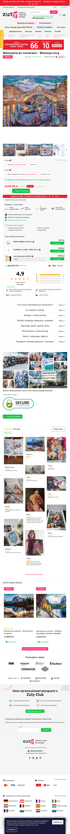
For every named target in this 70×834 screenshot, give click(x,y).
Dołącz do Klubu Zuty (33, 711)
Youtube (56, 678)
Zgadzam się (57, 822)
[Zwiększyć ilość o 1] (10, 190)
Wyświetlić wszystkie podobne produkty (34, 649)
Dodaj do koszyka (20, 191)
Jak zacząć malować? (7, 7)
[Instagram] (33, 758)
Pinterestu (36, 681)
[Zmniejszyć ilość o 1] (10, 192)
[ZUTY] (34, 741)
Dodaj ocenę (10, 287)
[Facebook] (29, 758)
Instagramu (41, 678)
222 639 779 (12, 266)
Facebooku (26, 678)
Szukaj (53, 12)
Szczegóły (11, 642)
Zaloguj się (45, 730)
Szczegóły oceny (36, 57)
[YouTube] (36, 758)
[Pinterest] (40, 758)
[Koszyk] (64, 15)
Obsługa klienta (39, 18)
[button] (57, 429)
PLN (54, 7)
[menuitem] (26, 23)
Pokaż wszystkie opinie (33, 574)
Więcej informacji (59, 779)
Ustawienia (11, 829)
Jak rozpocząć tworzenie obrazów (25, 7)
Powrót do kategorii (13, 417)
